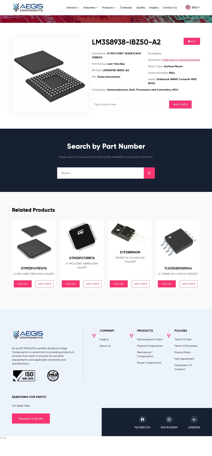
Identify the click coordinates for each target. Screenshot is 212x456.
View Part (23, 283)
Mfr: (94, 76)
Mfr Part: (97, 70)
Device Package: (158, 72)
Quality (140, 7)
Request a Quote (31, 418)
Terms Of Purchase (185, 345)
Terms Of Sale (182, 339)
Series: (152, 79)
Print (193, 41)
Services (72, 7)
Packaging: (154, 53)
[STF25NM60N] (130, 234)
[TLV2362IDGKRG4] (178, 242)
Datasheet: (155, 59)
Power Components (149, 362)
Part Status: (99, 63)
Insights (154, 7)
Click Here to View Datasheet (181, 59)
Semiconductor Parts (150, 339)
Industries (89, 7)
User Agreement (184, 358)
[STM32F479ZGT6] (34, 242)
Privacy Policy (182, 352)
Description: (99, 53)
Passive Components (150, 345)
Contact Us (170, 7)
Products (107, 7)
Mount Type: (155, 66)
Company (126, 7)
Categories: (99, 89)
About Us (105, 345)
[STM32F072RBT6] (82, 237)
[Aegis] (28, 7)
